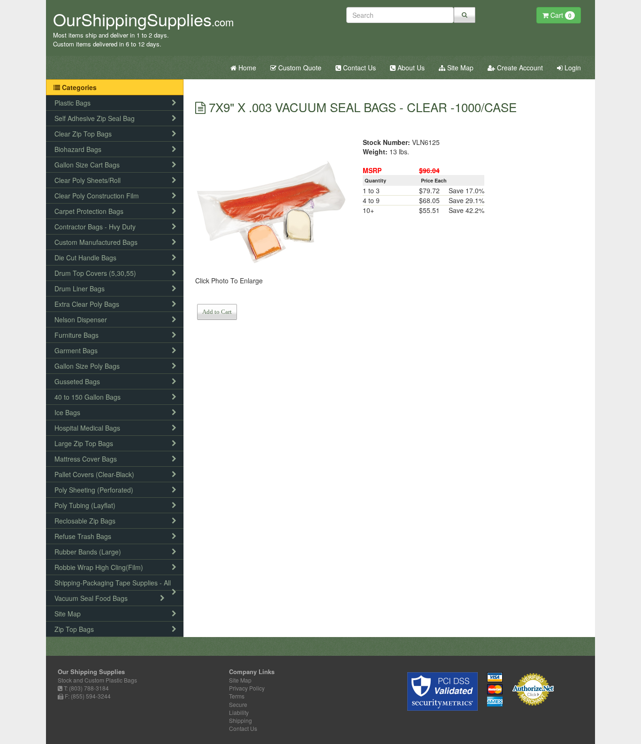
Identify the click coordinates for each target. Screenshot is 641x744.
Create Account (519, 67)
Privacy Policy (247, 688)
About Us (410, 67)
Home (246, 67)
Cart (560, 15)
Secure (238, 704)
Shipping (240, 720)
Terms (236, 696)
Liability (239, 712)
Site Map (459, 67)
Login (572, 67)
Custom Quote (298, 67)
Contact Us (358, 67)
